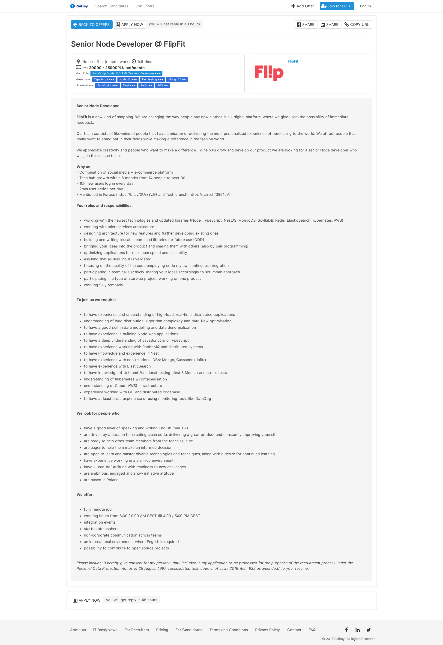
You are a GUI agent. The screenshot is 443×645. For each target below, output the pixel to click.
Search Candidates (111, 6)
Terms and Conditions (229, 629)
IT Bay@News (105, 629)
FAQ (312, 629)
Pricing (162, 629)
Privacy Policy (267, 629)
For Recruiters (137, 629)
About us (78, 629)
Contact (294, 629)
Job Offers (145, 6)
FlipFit (293, 61)
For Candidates (189, 629)
